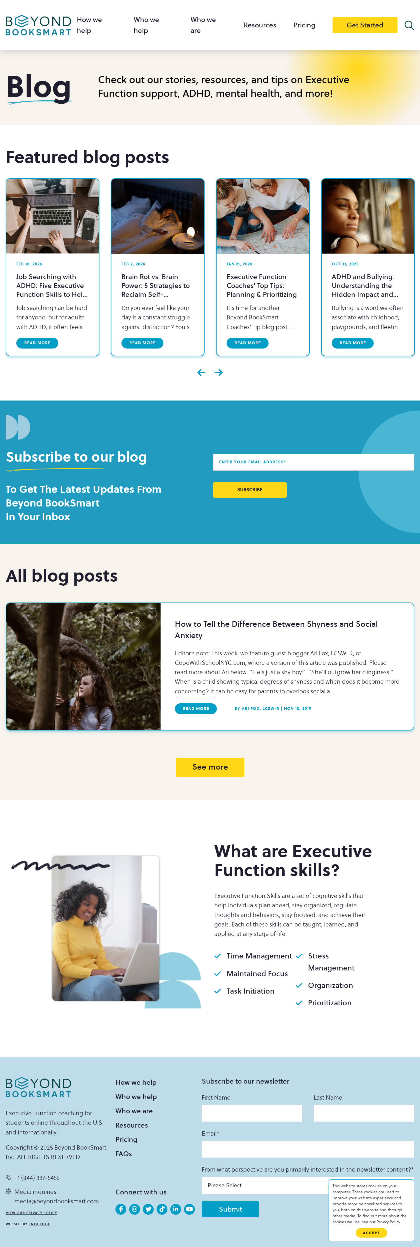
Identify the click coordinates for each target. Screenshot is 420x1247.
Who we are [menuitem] (134, 1111)
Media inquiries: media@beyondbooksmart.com (56, 1196)
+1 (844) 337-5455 (36, 1178)
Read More (196, 708)
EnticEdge (39, 1224)
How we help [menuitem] (136, 1082)
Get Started (365, 25)
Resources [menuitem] (260, 25)
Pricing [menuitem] (304, 25)
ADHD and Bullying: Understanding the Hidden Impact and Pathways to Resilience (367, 290)
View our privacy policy (31, 1213)
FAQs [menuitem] (123, 1153)
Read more (37, 343)
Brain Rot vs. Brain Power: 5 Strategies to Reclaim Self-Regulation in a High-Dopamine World (155, 294)
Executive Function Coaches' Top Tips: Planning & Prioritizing (262, 285)
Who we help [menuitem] (136, 1096)
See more (210, 767)
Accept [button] (371, 1232)
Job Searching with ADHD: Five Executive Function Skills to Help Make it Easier (51, 290)
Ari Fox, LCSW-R (257, 708)
